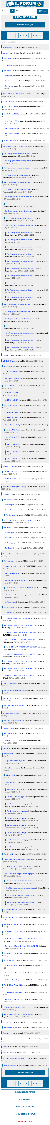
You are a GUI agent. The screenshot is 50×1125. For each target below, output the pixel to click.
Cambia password (25, 1099)
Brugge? (5, 1052)
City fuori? (6, 748)
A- (8, 11)
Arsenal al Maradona (11, 1065)
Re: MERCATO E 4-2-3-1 (12, 471)
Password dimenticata (25, 1107)
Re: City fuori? (8, 854)
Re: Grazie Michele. (11, 965)
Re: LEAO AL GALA (10, 386)
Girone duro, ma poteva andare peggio (17, 859)
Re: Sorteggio (8, 499)
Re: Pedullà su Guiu (10, 733)
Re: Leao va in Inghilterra (12, 690)
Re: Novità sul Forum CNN (13, 924)
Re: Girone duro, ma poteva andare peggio (19, 866)
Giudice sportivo (25, 1121)
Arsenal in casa (9, 754)
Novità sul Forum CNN (10, 917)
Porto (5, 1047)
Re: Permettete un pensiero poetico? (18, 588)
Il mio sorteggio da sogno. (11, 713)
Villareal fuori (10, 775)
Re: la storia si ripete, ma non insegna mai (18, 520)
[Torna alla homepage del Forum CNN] (25, 4)
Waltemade (6, 554)
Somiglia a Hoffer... (11, 566)
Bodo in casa (10, 782)
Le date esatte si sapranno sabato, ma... (16, 1007)
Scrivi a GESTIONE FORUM (25, 1114)
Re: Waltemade (9, 561)
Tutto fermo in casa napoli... (12, 698)
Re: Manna (7, 58)
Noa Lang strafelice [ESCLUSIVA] (14, 486)
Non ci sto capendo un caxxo (13, 1039)
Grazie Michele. (9, 960)
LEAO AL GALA (8, 361)
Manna (5, 53)
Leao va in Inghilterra (10, 683)
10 (40, 35)
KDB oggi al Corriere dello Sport (13, 1058)
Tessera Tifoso (8, 1022)
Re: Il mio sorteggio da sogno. (14, 720)
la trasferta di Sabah (10, 909)
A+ (17, 11)
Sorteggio (6, 494)
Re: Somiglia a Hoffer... (13, 573)
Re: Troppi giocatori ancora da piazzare (17, 154)
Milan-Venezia (7, 47)
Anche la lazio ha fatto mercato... (14, 94)
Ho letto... (6, 355)
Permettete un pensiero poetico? (16, 580)
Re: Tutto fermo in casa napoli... (15, 705)
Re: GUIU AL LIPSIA (11, 107)
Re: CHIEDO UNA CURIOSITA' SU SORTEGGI (20, 625)
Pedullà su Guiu (8, 728)
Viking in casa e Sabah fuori (16, 789)
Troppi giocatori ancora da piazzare (15, 146)
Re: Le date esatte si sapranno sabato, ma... (19, 1014)
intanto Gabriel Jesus (11, 141)
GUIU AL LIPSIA (8, 101)
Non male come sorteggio (15, 797)
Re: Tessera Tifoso (10, 1027)
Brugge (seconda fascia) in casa (15, 761)
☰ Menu (42, 11)
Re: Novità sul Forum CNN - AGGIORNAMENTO (21, 939)
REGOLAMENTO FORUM (25, 1092)
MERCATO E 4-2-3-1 (10, 466)
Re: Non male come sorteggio (17, 804)
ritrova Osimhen (9, 366)
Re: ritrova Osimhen (11, 371)
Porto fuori (8, 768)
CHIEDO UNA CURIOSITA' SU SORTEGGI (17, 618)
